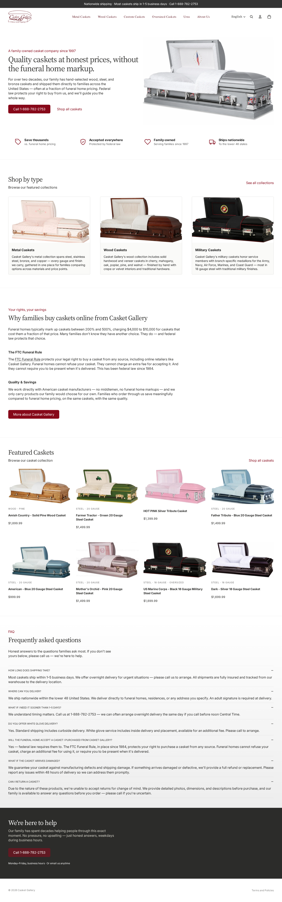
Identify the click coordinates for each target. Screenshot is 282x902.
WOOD (12, 508)
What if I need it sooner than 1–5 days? (34, 707)
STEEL (80, 508)
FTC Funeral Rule (27, 359)
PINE (22, 508)
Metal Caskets (81, 16)
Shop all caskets (69, 109)
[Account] (260, 16)
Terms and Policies (263, 890)
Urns (187, 16)
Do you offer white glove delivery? (33, 723)
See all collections (260, 183)
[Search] (251, 16)
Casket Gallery (26, 890)
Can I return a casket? (24, 781)
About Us (203, 16)
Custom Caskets (134, 16)
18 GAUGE (160, 582)
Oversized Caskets (164, 16)
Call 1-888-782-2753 (29, 109)
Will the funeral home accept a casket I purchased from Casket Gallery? (60, 740)
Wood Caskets (107, 16)
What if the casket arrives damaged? (34, 760)
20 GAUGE (93, 508)
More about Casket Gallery (33, 414)
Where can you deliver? (24, 691)
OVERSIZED (176, 582)
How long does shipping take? (29, 670)
